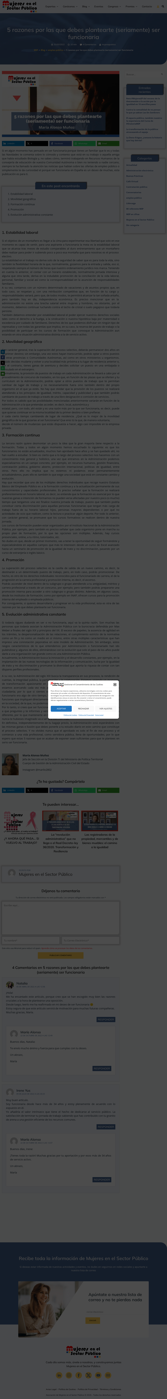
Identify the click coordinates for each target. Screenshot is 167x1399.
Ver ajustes (105, 708)
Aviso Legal (99, 715)
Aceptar (61, 708)
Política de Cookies (70, 715)
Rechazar (83, 708)
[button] (115, 684)
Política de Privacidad (86, 715)
